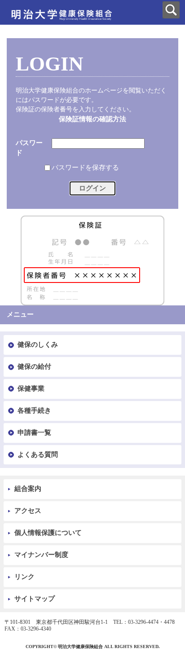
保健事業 (31, 388)
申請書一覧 (34, 432)
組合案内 (27, 488)
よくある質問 (38, 454)
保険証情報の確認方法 (92, 119)
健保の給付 (34, 366)
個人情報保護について (48, 532)
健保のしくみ (38, 344)
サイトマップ (34, 598)
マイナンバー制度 (41, 554)
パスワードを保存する (85, 167)
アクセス (27, 510)
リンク (24, 576)
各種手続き (34, 410)
